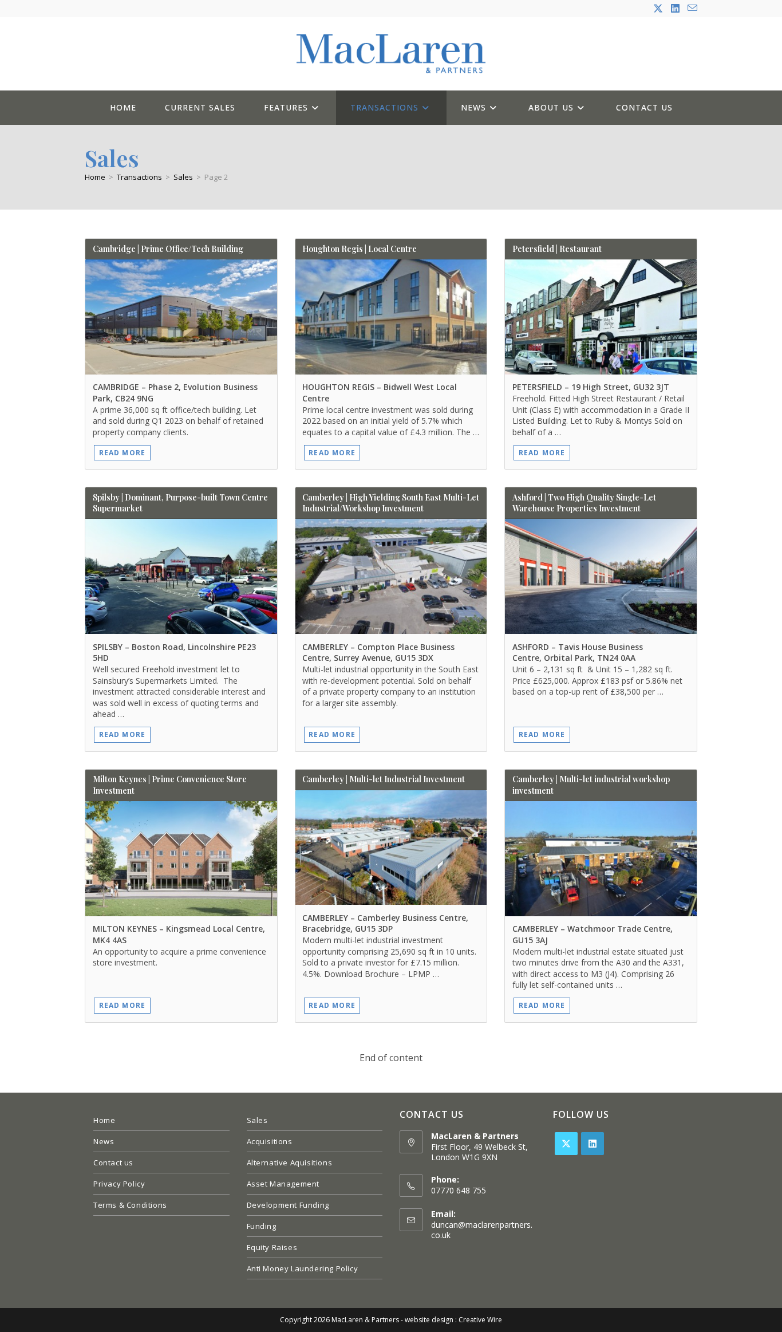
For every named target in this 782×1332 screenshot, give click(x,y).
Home (104, 1120)
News (103, 1141)
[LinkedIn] (592, 1143)
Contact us (113, 1162)
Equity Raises (272, 1247)
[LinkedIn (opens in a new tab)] (675, 8)
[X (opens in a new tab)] (658, 8)
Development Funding (288, 1205)
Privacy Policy (119, 1184)
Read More (122, 453)
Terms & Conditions (130, 1205)
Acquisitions (270, 1141)
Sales (257, 1120)
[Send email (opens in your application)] (690, 8)
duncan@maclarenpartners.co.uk (481, 1229)
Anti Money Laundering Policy (302, 1268)
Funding (262, 1226)
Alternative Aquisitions (290, 1162)
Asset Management (283, 1184)
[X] (566, 1143)
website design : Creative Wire (453, 1320)
